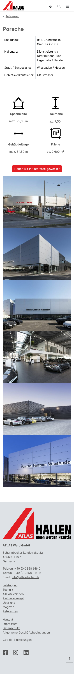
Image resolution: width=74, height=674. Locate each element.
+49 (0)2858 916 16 (27, 573)
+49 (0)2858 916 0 (27, 568)
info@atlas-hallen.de (25, 577)
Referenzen (12, 16)
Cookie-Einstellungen (17, 639)
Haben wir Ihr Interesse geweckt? (37, 169)
